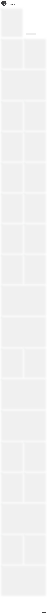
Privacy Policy (10, 612)
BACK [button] (27, 29)
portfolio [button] (31, 29)
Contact (2, 605)
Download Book (31, 33)
